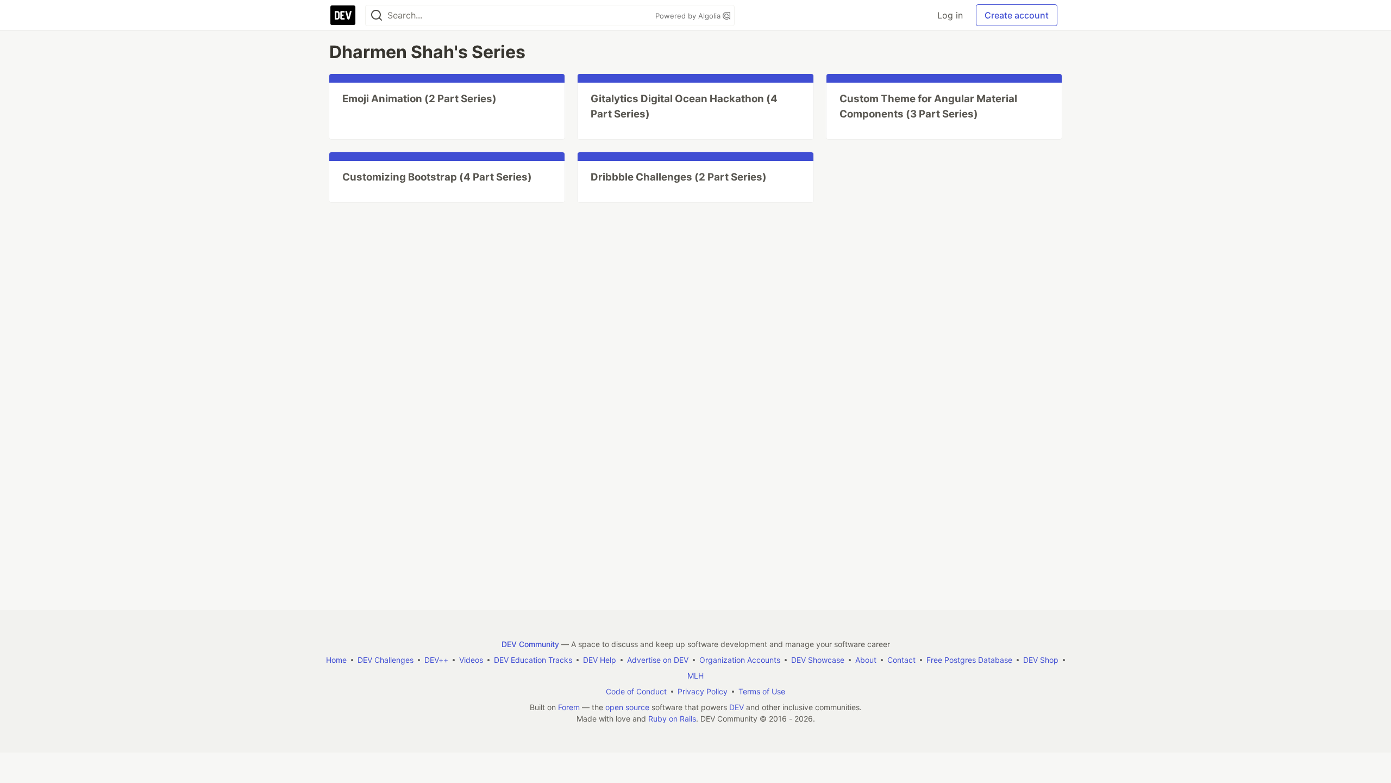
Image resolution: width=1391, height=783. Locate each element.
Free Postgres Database (969, 659)
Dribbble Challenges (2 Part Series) (679, 177)
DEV (736, 707)
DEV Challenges (385, 659)
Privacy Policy (703, 691)
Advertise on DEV (657, 659)
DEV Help (599, 659)
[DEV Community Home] (342, 15)
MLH (695, 675)
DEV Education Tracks (533, 659)
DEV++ (436, 659)
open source (627, 707)
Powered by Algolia (689, 15)
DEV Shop (1040, 659)
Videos (471, 659)
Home (336, 659)
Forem (569, 707)
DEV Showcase (817, 659)
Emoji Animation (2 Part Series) (419, 98)
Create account (1017, 15)
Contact (901, 659)
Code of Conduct (636, 691)
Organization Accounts (739, 659)
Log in (950, 15)
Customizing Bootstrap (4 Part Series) (437, 177)
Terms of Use (761, 691)
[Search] (376, 15)
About (865, 659)
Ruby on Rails (672, 718)
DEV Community (530, 644)
